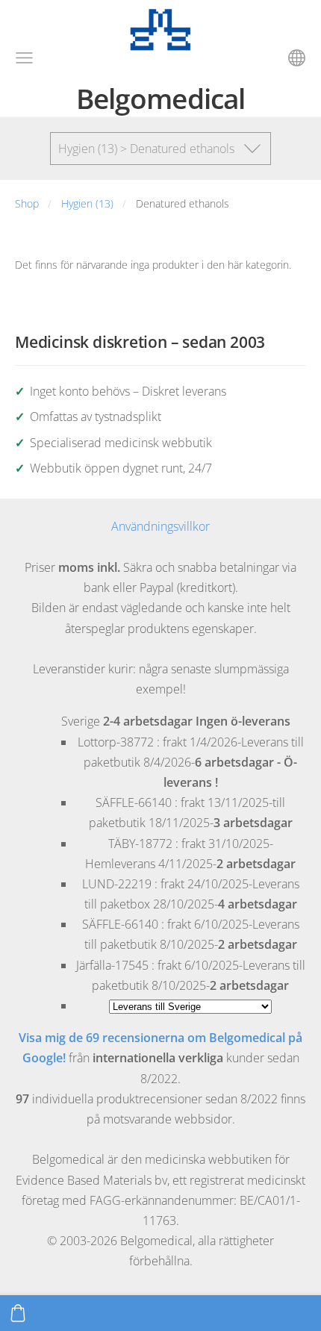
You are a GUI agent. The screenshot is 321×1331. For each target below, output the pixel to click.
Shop (27, 203)
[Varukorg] (18, 1313)
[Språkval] (296, 57)
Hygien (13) (87, 203)
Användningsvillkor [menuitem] (160, 526)
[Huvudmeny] (24, 57)
